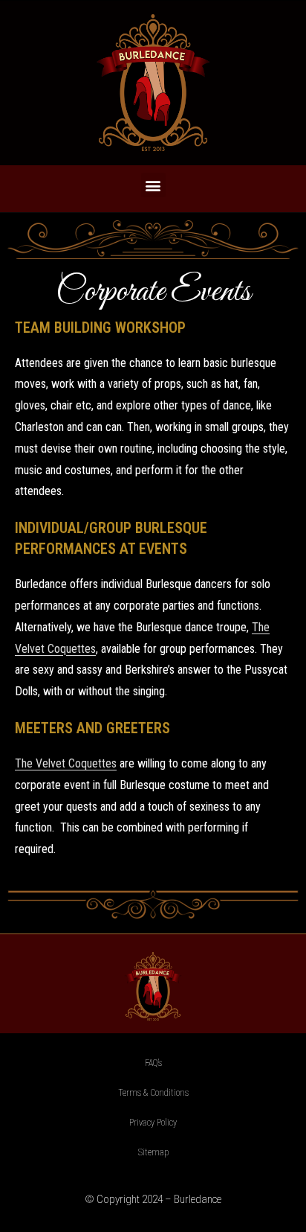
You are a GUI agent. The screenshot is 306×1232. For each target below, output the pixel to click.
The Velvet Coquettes (66, 763)
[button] (153, 185)
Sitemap (153, 1152)
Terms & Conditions (153, 1093)
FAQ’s (153, 1063)
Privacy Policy (153, 1122)
